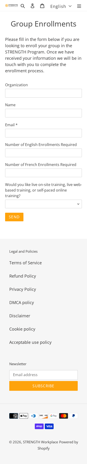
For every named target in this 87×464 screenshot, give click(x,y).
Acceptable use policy (30, 342)
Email (11, 124)
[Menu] (79, 5)
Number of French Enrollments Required (40, 164)
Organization (16, 84)
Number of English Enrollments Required (41, 144)
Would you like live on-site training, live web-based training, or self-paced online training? (43, 190)
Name (10, 104)
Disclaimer (19, 315)
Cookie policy (22, 329)
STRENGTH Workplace (40, 442)
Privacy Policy (22, 289)
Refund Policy (22, 276)
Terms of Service (25, 262)
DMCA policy (21, 302)
